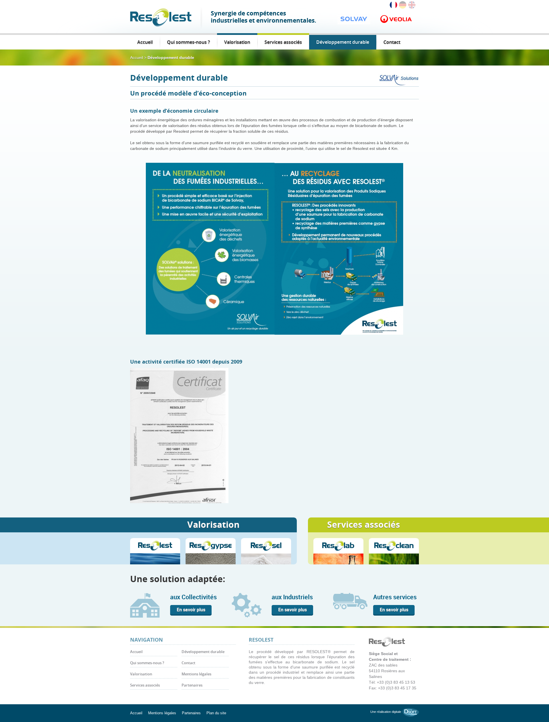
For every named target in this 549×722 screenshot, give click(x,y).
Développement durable (342, 42)
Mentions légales (196, 674)
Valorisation (237, 42)
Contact (391, 42)
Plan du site (216, 713)
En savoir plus (191, 609)
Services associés (283, 42)
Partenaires (192, 685)
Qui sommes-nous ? (188, 42)
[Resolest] (160, 17)
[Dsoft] (411, 712)
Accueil (145, 42)
